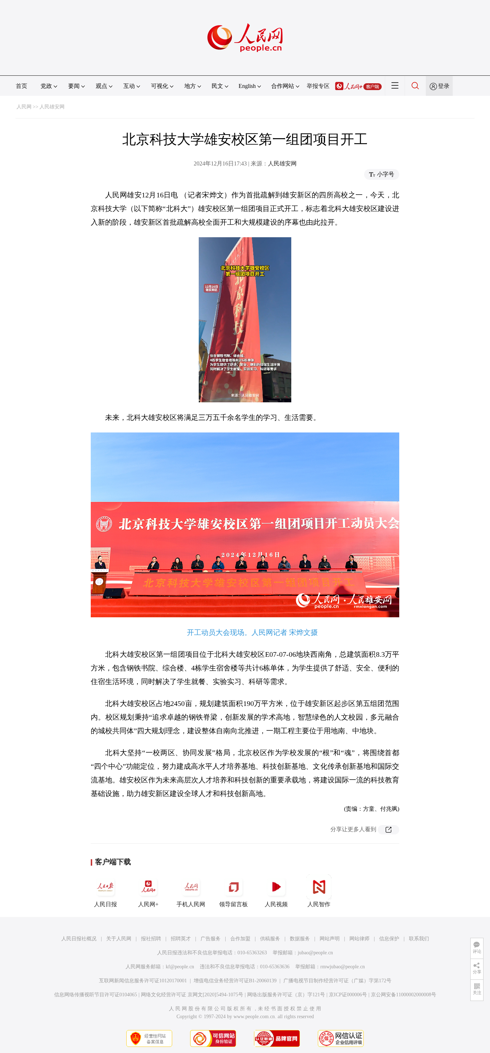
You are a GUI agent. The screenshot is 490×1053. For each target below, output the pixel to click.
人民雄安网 (52, 106)
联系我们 (419, 938)
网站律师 (359, 938)
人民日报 (105, 904)
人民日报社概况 (78, 938)
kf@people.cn (180, 966)
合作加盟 (240, 938)
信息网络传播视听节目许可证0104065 (95, 994)
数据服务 (300, 938)
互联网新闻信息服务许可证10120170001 (143, 980)
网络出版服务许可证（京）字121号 (286, 994)
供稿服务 (270, 938)
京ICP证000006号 (348, 994)
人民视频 (276, 904)
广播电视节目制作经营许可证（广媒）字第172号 (337, 980)
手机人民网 (190, 904)
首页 (21, 86)
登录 (443, 86)
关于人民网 (118, 938)
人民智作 (318, 904)
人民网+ (148, 904)
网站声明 (330, 938)
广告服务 (211, 938)
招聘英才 (181, 938)
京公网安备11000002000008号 (403, 994)
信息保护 (389, 938)
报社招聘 (151, 938)
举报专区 (318, 86)
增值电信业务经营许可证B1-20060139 (235, 980)
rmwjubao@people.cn (342, 966)
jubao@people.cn (315, 952)
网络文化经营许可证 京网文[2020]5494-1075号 (192, 994)
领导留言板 (233, 904)
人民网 (24, 106)
